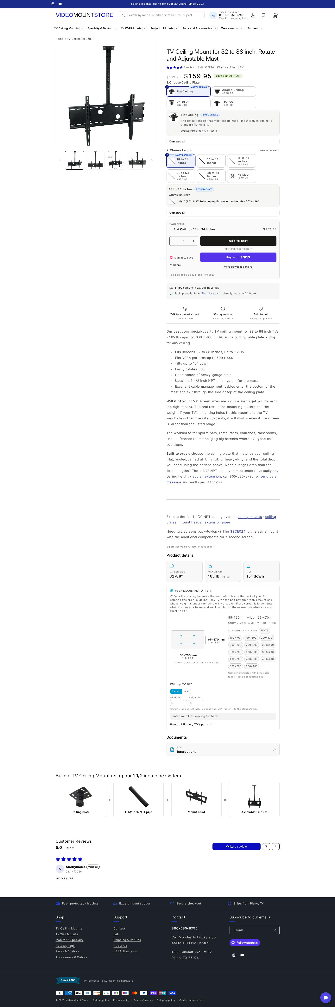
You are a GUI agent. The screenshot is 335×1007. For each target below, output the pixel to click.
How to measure (269, 150)
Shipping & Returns (127, 940)
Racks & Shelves (67, 951)
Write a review (236, 846)
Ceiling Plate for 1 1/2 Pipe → (199, 130)
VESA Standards (125, 951)
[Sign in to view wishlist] (263, 15)
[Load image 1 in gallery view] (74, 160)
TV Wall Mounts (67, 934)
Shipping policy (166, 1000)
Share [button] (177, 264)
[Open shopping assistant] (325, 997)
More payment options (238, 266)
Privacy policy (121, 1000)
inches (176, 691)
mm (186, 691)
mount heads (190, 522)
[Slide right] (152, 160)
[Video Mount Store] (85, 15)
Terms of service (143, 1000)
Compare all (177, 141)
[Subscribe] (274, 930)
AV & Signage (65, 946)
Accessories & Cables (71, 957)
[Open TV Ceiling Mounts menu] (81, 28)
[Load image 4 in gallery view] (137, 160)
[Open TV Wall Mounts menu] (144, 28)
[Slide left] (60, 160)
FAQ (116, 934)
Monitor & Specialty (70, 940)
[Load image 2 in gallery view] (95, 160)
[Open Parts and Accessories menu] (215, 28)
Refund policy (101, 1000)
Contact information (191, 1000)
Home (60, 38)
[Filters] (266, 846)
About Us (120, 946)
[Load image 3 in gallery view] (116, 160)
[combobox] (164, 15)
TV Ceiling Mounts (79, 38)
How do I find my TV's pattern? (191, 724)
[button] (275, 15)
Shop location (210, 293)
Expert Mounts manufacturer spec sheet (190, 546)
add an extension (207, 476)
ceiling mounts (250, 517)
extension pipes (218, 522)
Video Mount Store (77, 1000)
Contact (119, 928)
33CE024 (237, 531)
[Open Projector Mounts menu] (176, 28)
